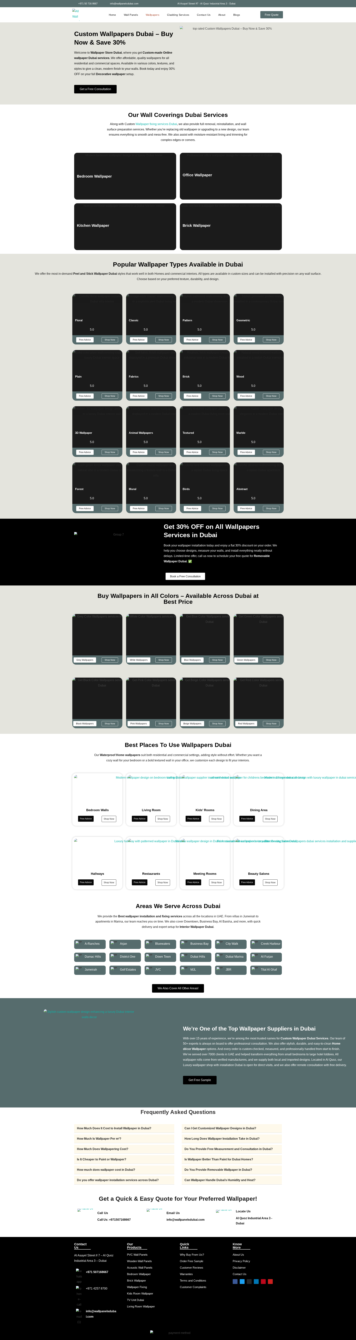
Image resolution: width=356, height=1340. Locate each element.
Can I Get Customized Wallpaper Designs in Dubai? (220, 1128)
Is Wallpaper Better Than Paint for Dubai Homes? (218, 1159)
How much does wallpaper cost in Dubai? (106, 1169)
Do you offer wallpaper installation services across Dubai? (118, 1180)
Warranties (186, 1274)
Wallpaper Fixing (137, 1287)
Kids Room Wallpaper (140, 1293)
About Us (238, 1254)
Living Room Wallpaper (141, 1306)
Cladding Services (178, 14)
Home (112, 14)
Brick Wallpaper (136, 1280)
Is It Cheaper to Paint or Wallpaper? (101, 1159)
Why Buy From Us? (192, 1254)
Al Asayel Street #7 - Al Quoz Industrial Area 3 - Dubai (206, 3)
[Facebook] (235, 1281)
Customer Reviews (191, 1267)
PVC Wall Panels (137, 1254)
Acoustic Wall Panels (139, 1267)
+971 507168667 (97, 1272)
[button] (85, 660)
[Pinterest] (275, 3)
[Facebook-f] (260, 3)
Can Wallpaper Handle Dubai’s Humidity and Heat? (220, 1180)
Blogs (236, 14)
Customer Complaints (193, 1287)
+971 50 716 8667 (88, 3)
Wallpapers (152, 14)
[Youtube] (270, 1281)
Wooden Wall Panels (139, 1261)
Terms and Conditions (193, 1280)
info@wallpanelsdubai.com (124, 3)
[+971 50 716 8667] (74, 3)
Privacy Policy (241, 1261)
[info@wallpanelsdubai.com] (106, 3)
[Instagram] (282, 3)
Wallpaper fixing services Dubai (156, 124)
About (221, 14)
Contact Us (203, 14)
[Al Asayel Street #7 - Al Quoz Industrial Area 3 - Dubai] (239, 3)
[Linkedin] (256, 1281)
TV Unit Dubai (135, 1300)
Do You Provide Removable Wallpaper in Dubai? (218, 1169)
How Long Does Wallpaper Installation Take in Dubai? (222, 1138)
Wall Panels (131, 14)
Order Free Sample (191, 1261)
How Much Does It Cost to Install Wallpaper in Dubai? (114, 1128)
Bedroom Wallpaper (139, 1274)
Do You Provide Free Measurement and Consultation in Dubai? (228, 1149)
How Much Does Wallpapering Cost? (102, 1149)
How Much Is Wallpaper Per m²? (99, 1138)
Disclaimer (239, 1267)
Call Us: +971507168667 (114, 1219)
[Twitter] (268, 3)
